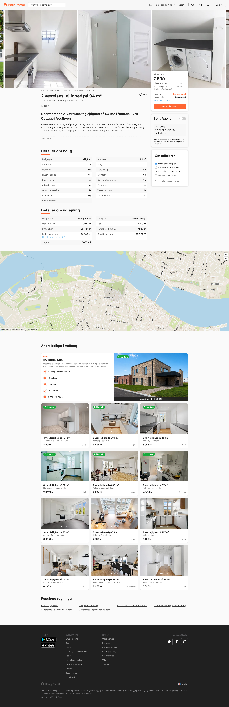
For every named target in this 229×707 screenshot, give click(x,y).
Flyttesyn (106, 643)
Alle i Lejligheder (49, 605)
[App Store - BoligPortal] (48, 645)
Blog (67, 643)
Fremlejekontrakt (109, 647)
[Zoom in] (226, 254)
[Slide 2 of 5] (63, 432)
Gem (145, 94)
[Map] (114, 291)
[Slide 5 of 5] (68, 432)
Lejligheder (54, 90)
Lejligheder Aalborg (88, 605)
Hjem (43, 90)
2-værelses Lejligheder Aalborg (132, 605)
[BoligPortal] (14, 5)
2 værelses (78, 90)
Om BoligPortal (72, 639)
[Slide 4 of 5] (66, 432)
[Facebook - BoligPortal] (169, 641)
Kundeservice (108, 656)
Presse (68, 647)
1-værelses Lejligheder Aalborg (56, 609)
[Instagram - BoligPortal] (184, 641)
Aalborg (66, 90)
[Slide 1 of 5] (61, 432)
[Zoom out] (226, 258)
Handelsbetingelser (74, 660)
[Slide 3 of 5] (65, 432)
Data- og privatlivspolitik (76, 651)
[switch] (182, 118)
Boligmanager (72, 673)
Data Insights (71, 677)
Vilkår (104, 660)
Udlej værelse (108, 639)
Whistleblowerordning (75, 664)
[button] (46, 138)
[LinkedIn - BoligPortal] (177, 641)
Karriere (69, 668)
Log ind (220, 4)
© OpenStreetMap (30, 329)
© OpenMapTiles (18, 329)
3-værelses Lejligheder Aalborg (94, 609)
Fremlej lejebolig (109, 651)
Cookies (69, 656)
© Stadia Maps (6, 329)
